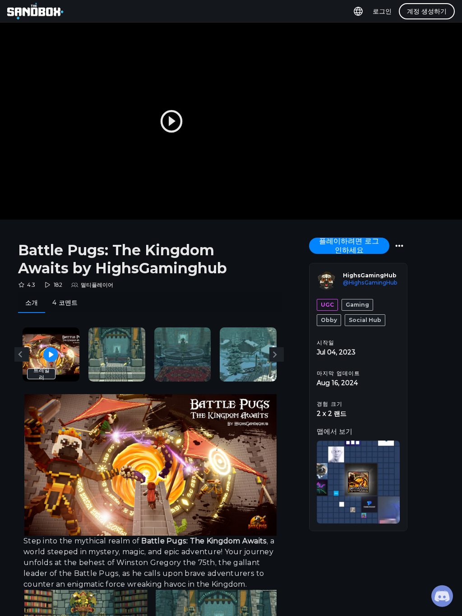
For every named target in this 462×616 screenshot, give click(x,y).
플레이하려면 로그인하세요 (349, 246)
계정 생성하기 (427, 11)
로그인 (382, 11)
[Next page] (276, 354)
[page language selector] (358, 11)
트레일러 (41, 374)
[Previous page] (21, 354)
